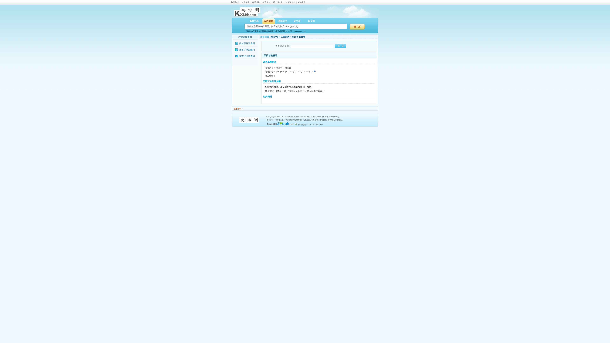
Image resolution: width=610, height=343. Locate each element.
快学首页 (235, 2)
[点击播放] (315, 71)
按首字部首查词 (247, 56)
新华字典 (245, 2)
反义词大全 (290, 2)
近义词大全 (278, 2)
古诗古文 (301, 2)
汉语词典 (256, 2)
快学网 (274, 37)
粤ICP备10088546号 (330, 117)
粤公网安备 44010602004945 (310, 125)
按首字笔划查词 (247, 50)
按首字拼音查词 (247, 43)
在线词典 (285, 37)
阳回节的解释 (298, 37)
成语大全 (266, 2)
